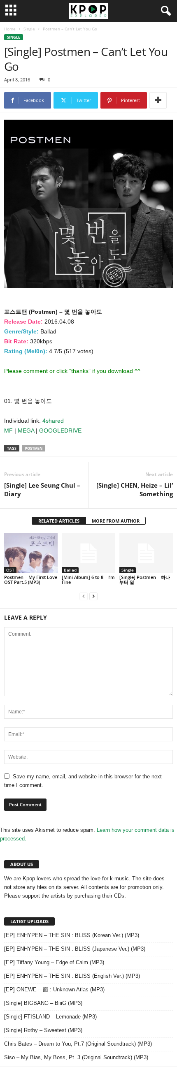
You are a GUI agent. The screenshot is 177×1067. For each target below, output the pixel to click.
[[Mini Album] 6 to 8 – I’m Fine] (88, 553)
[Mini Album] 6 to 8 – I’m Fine (88, 579)
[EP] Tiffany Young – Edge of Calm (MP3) (54, 962)
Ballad (70, 570)
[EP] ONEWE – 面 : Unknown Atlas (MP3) (54, 989)
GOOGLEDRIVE (60, 430)
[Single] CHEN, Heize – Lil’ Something (134, 489)
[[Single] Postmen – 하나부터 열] (146, 553)
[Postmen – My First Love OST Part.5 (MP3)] (31, 553)
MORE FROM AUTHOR (116, 521)
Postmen (33, 448)
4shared (53, 420)
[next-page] (93, 596)
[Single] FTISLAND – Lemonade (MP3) (50, 1017)
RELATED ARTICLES (58, 521)
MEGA (26, 430)
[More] (158, 100)
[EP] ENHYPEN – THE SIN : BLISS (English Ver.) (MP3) (72, 976)
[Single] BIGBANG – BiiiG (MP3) (43, 1003)
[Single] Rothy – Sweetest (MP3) (43, 1030)
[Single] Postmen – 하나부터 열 (144, 579)
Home (10, 29)
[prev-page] (83, 596)
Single (29, 29)
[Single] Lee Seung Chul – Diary (42, 489)
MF (8, 430)
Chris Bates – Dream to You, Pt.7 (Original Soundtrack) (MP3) (78, 1044)
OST (10, 570)
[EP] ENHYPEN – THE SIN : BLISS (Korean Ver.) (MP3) (71, 935)
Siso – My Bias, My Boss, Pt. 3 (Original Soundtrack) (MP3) (76, 1057)
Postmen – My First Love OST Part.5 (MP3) (30, 579)
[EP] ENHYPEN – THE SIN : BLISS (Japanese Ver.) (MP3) (74, 949)
